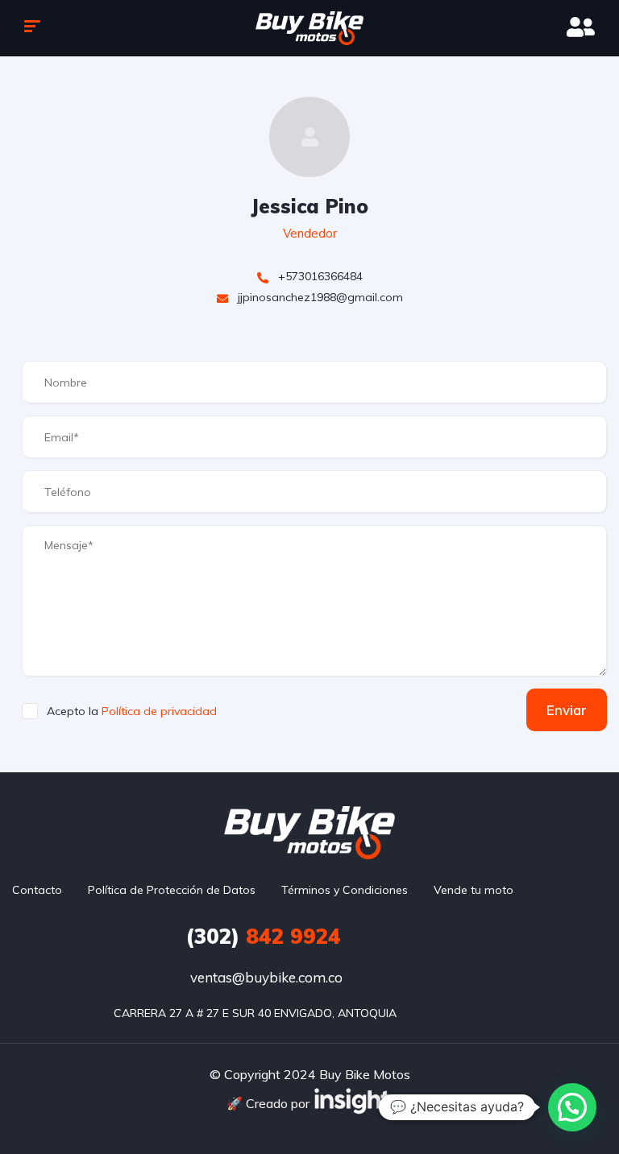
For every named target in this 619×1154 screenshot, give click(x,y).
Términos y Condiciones (344, 890)
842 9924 (263, 936)
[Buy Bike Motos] (309, 28)
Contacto (37, 890)
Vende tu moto (473, 890)
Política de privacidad (159, 711)
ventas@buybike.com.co (266, 977)
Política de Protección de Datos (171, 890)
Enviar (566, 709)
